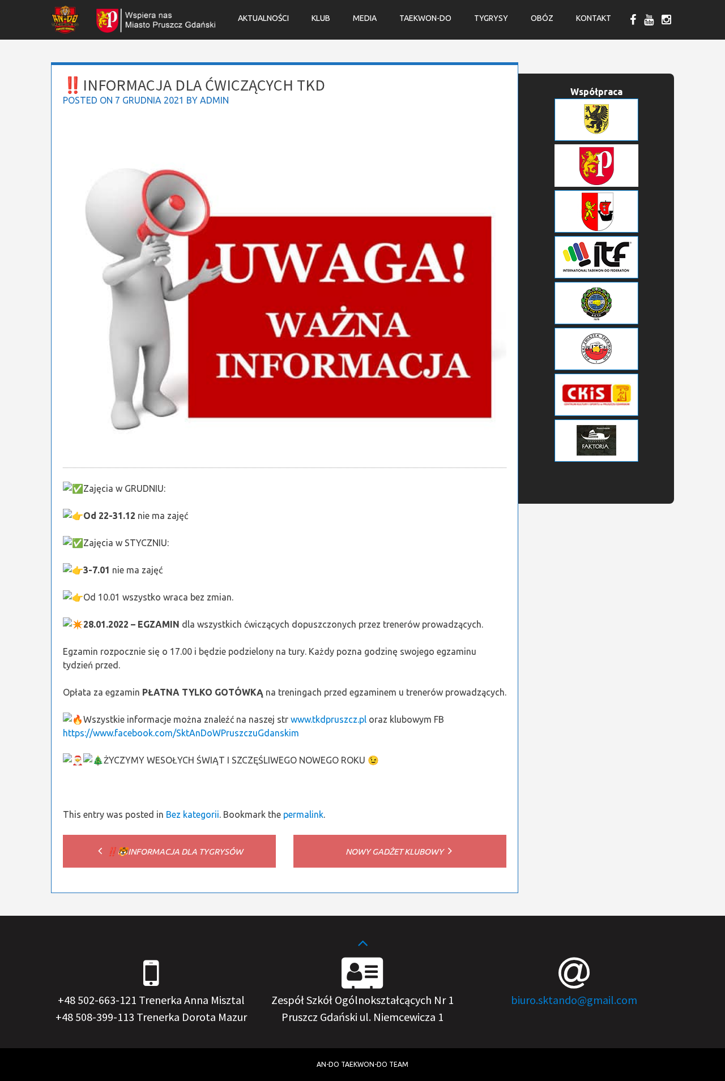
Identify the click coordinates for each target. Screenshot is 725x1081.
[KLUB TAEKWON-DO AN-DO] (65, 30)
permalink (303, 814)
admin (214, 100)
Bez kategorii (192, 814)
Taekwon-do (425, 18)
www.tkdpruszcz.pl (328, 719)
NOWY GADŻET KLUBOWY (395, 851)
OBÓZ (542, 18)
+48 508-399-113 (95, 1017)
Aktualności (263, 18)
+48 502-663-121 (97, 1000)
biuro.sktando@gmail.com (574, 1000)
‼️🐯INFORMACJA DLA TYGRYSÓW (174, 851)
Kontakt (593, 18)
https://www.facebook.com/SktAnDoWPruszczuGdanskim (181, 733)
